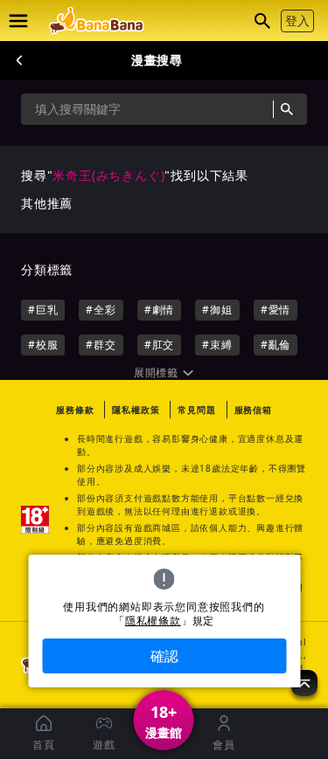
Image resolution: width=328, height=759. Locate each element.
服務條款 (75, 410)
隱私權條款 (153, 621)
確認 (164, 656)
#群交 (100, 344)
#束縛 (217, 344)
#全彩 (100, 309)
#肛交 (159, 344)
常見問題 (196, 410)
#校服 (43, 344)
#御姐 (217, 309)
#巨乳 (43, 309)
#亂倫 (275, 344)
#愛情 (275, 309)
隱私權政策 (135, 410)
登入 (297, 20)
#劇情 (159, 309)
